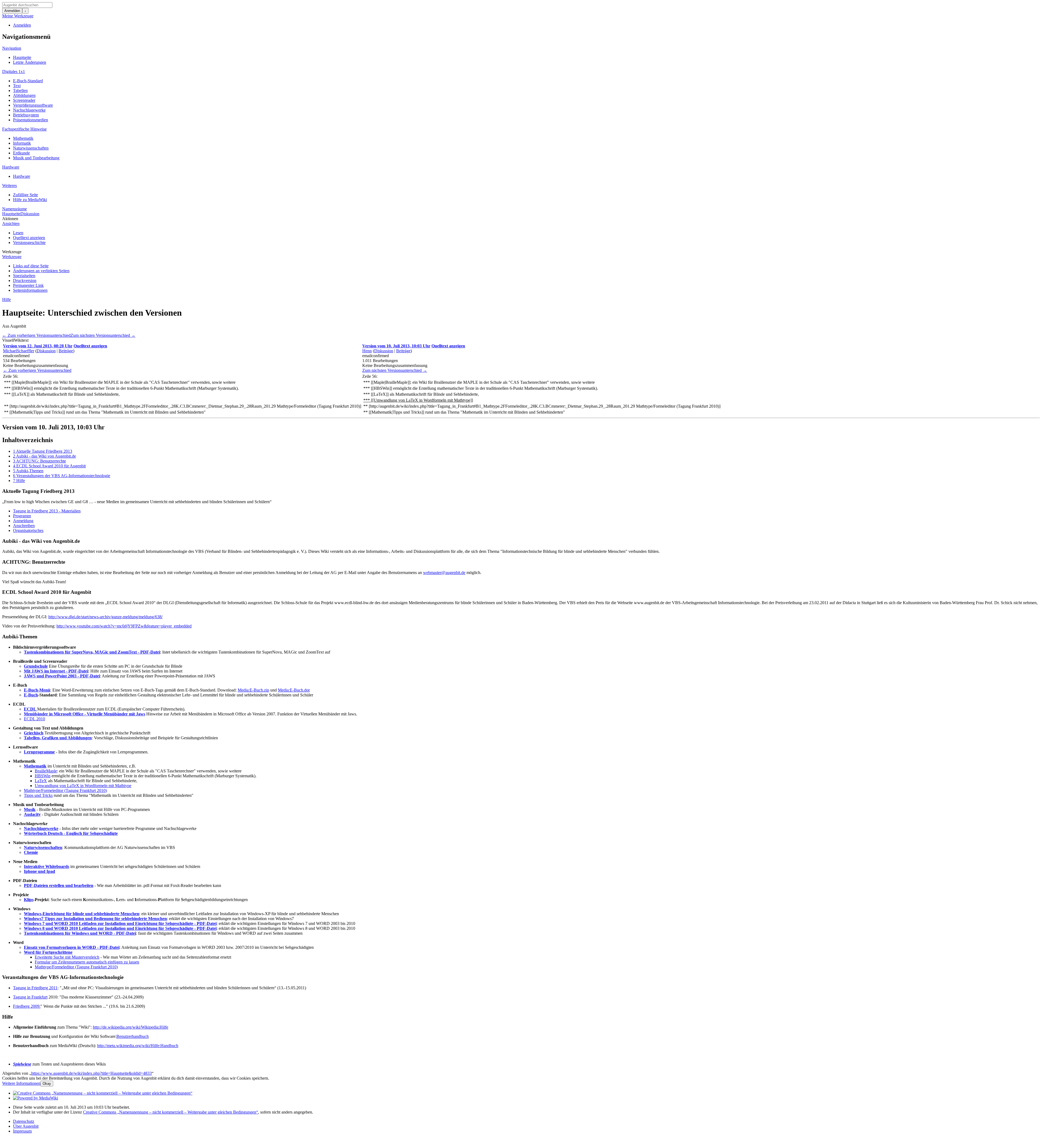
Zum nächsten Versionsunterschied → (103, 335)
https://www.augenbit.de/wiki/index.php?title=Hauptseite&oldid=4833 (91, 1073)
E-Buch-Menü (37, 690)
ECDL (30, 709)
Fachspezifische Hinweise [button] (24, 129)
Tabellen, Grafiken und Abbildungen (58, 738)
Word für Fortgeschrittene (48, 952)
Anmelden (12, 11)
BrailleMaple (46, 771)
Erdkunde (21, 153)
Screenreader (24, 100)
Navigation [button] (11, 48)
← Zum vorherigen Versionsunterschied (36, 335)
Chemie (31, 852)
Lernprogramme (39, 752)
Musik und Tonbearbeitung (36, 158)
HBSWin (42, 776)
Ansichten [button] (11, 223)
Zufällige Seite (25, 194)
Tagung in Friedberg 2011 (35, 987)
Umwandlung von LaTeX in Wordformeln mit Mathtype (83, 785)
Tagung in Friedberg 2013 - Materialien (47, 511)
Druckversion (24, 280)
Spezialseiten (24, 275)
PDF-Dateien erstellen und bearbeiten (58, 885)
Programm (22, 515)
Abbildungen (24, 95)
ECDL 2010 (34, 719)
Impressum (22, 1131)
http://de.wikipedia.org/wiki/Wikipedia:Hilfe (130, 1027)
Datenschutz (23, 1121)
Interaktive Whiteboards (46, 866)
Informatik (22, 143)
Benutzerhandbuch (132, 1036)
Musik (30, 809)
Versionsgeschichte (29, 242)
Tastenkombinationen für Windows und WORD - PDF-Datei (80, 933)
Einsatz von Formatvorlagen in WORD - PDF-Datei (71, 947)
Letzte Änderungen (29, 62)
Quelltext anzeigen (29, 237)
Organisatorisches (28, 530)
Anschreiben (24, 525)
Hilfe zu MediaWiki (30, 199)
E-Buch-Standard (28, 80)
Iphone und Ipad (39, 871)
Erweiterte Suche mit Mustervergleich (67, 957)
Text (17, 85)
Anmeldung (23, 520)
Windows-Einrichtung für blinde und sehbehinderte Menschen (81, 913)
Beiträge (66, 350)
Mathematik (23, 138)
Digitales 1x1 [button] (13, 71)
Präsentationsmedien (30, 120)
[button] (8, 340)
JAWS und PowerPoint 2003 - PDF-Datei (62, 676)
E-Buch (31, 695)
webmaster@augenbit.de (444, 572)
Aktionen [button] (10, 218)
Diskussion (29, 213)
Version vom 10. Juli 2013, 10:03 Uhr (396, 346)
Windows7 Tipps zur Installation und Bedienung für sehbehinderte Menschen (95, 918)
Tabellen (20, 90)
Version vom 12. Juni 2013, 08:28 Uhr (37, 346)
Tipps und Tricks (38, 795)
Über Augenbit (26, 1126)
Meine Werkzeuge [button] (17, 16)
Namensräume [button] (14, 209)
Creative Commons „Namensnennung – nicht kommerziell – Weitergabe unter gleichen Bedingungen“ (170, 1112)
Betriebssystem (26, 115)
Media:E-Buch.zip (253, 690)
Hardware (21, 176)
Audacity (32, 814)
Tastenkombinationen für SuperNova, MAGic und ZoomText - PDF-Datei (92, 652)
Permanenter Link (28, 285)
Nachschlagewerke (29, 110)
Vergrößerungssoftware (33, 105)
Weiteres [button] (9, 185)
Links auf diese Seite (31, 266)
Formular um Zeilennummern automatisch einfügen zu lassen (87, 962)
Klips (28, 899)
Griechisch (33, 733)
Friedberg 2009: (26, 1006)
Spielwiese (22, 1064)
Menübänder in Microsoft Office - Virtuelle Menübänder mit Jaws (84, 714)
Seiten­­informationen (30, 290)
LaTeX (41, 780)
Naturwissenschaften (31, 148)
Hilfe (6, 299)
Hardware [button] (10, 167)
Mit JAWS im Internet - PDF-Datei (56, 671)
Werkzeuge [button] (11, 251)
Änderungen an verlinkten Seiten (41, 270)
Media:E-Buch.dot (294, 690)
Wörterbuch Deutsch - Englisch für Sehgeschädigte (71, 833)
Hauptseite (22, 57)
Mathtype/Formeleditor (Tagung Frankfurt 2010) (65, 790)
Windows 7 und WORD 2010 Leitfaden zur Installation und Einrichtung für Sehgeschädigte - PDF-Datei (120, 923)
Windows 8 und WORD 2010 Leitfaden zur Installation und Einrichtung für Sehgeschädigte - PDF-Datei (120, 928)
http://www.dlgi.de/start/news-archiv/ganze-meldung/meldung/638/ (105, 616)
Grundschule (36, 666)
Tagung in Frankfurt (30, 997)
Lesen (18, 232)
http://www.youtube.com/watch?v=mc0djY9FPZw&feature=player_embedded (124, 626)
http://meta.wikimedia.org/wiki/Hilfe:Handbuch (137, 1045)
